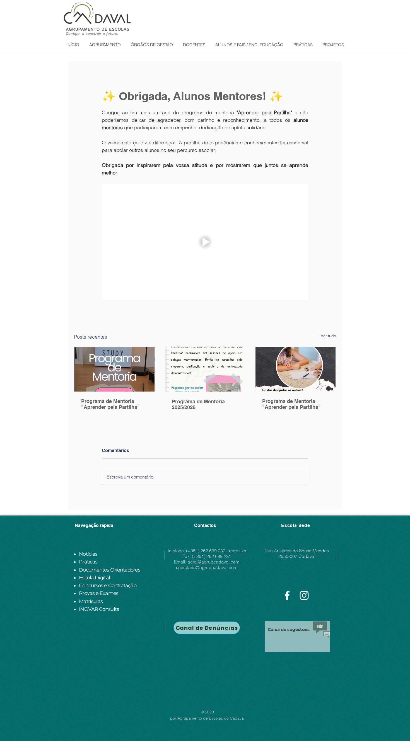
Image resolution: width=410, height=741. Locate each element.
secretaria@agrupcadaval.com (206, 567)
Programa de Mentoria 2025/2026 (198, 404)
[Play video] (205, 242)
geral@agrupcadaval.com (213, 562)
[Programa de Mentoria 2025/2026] (205, 369)
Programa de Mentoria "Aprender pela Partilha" (110, 404)
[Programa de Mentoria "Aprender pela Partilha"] (114, 369)
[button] (105, 45)
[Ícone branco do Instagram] (304, 595)
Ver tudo (328, 335)
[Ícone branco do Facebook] (287, 595)
